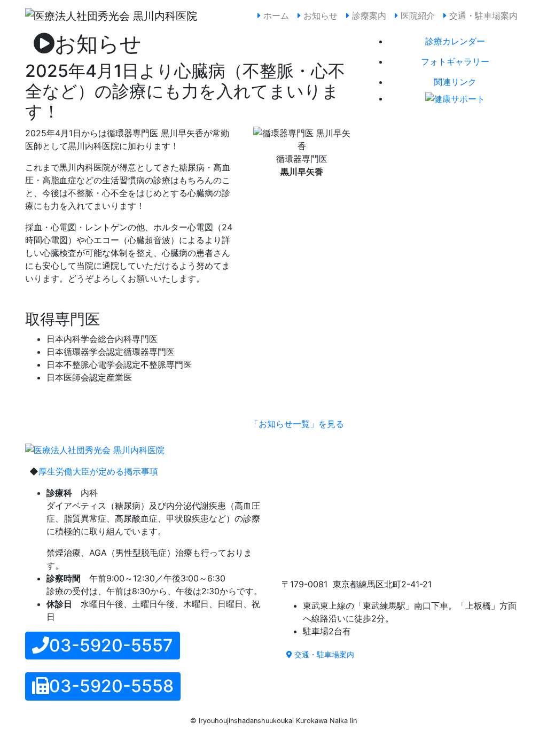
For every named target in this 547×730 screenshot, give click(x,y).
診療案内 (367, 15)
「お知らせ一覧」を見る (297, 423)
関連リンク (455, 81)
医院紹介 (416, 15)
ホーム (277, 15)
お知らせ (319, 15)
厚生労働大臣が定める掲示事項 (98, 471)
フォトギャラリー (455, 61)
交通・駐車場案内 (482, 15)
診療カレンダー (455, 41)
